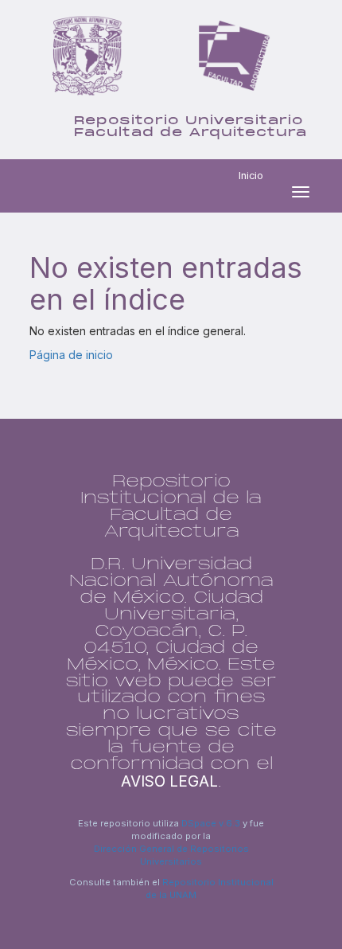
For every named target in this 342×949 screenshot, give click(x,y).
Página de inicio (71, 354)
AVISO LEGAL (169, 781)
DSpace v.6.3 (210, 823)
